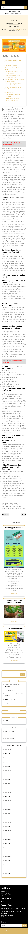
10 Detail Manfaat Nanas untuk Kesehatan (13, 84)
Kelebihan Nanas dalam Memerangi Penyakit (11, 64)
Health (9, 19)
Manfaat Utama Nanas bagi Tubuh (12, 61)
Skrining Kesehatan (10, 690)
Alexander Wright (18, 29)
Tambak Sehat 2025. (14, 931)
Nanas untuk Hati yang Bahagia (13, 95)
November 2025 (9, 731)
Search (25, 7)
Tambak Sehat (14, 11)
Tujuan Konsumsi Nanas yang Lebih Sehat (13, 88)
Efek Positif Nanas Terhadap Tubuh (13, 68)
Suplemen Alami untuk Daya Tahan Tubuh (14, 72)
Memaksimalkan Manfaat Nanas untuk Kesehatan (14, 80)
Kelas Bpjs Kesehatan (11, 699)
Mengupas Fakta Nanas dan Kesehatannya (12, 92)
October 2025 (8, 735)
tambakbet (8, 749)
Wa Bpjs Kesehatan (10, 703)
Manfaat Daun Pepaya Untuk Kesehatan (13, 908)
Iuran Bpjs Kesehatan (14, 528)
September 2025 (9, 738)
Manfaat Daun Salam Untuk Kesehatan (14, 602)
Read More (14, 593)
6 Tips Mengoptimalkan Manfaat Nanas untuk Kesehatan (13, 100)
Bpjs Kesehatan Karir (14, 628)
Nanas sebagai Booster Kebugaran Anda (13, 76)
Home (4, 19)
